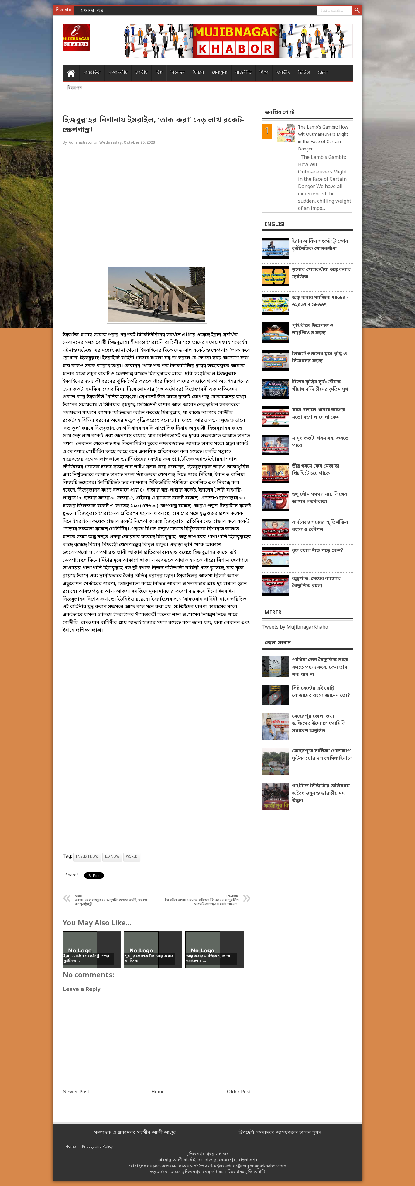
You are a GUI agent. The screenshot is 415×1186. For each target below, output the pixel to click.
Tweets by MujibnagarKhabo (295, 627)
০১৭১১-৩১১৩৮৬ (194, 1166)
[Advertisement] (24, 97)
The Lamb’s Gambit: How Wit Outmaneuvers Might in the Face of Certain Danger (323, 138)
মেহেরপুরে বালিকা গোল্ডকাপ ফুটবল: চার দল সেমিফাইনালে (322, 755)
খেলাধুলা (220, 73)
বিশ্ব (159, 73)
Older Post (239, 1092)
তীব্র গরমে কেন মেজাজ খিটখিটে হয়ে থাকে (315, 470)
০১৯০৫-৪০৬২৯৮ (162, 1166)
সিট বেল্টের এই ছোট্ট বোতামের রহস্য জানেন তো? (321, 692)
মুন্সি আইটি (255, 1172)
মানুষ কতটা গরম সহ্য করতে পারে (320, 442)
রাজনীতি (243, 73)
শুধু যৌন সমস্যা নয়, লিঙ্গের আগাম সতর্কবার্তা (319, 498)
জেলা (323, 73)
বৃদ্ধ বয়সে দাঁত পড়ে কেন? (317, 550)
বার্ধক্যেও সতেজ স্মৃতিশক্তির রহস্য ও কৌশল (320, 526)
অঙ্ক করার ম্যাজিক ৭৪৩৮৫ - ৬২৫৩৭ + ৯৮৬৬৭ (133, 10)
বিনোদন (177, 73)
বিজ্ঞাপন (74, 88)
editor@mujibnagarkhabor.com (255, 1166)
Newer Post (76, 1092)
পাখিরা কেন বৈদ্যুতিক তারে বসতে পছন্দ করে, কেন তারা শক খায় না (320, 667)
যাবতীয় (283, 73)
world (132, 857)
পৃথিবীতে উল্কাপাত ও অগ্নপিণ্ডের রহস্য (313, 330)
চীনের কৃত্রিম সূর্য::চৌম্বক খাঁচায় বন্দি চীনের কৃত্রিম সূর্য (320, 386)
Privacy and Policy (97, 1146)
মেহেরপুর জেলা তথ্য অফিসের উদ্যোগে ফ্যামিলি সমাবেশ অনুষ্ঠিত (319, 723)
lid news (112, 857)
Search (357, 10)
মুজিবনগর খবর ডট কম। (204, 1172)
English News (87, 857)
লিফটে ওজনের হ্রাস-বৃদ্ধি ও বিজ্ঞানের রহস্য (319, 358)
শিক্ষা (264, 73)
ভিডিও (304, 73)
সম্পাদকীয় (118, 73)
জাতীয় (141, 73)
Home (71, 73)
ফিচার (198, 73)
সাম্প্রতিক (92, 73)
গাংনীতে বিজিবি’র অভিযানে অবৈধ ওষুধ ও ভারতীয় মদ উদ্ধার (321, 793)
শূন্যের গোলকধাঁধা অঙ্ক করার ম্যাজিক (321, 273)
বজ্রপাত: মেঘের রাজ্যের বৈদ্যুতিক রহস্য (316, 582)
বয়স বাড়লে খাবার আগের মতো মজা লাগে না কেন (318, 414)
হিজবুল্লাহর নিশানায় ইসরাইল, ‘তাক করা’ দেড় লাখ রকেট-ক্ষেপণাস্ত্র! (153, 125)
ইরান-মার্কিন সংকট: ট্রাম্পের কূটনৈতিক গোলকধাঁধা (320, 245)
